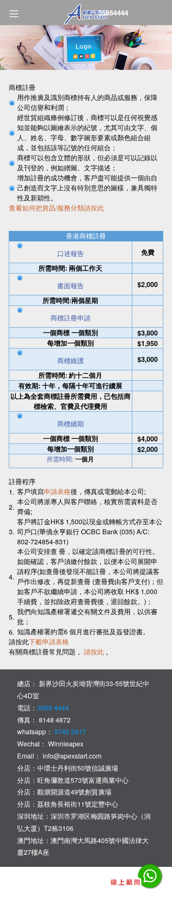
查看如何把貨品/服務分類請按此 (56, 208)
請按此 (94, 651)
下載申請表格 (49, 641)
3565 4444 (53, 707)
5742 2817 (69, 731)
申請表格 (57, 491)
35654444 (113, 13)
